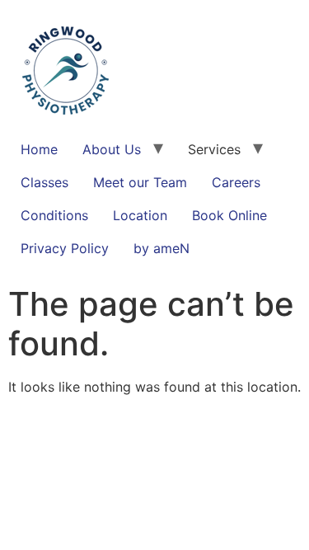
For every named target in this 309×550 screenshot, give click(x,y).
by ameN (161, 248)
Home (39, 149)
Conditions (54, 215)
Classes (44, 182)
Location (140, 215)
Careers (236, 182)
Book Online (229, 215)
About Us (111, 149)
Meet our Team (140, 182)
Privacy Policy (65, 248)
